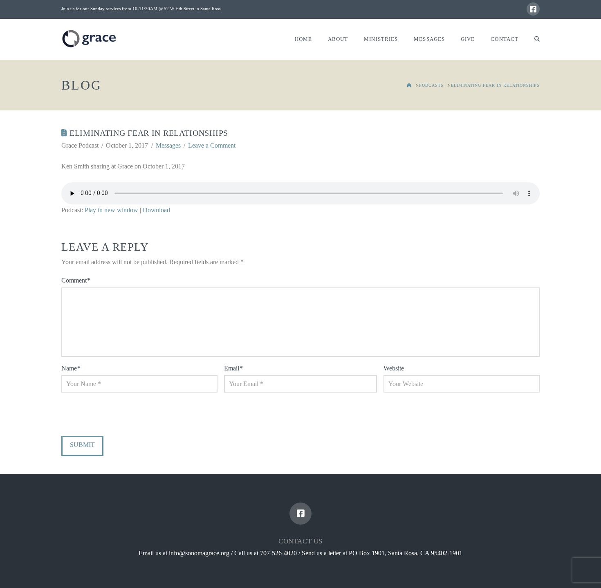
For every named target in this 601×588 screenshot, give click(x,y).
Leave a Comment (211, 145)
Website (393, 368)
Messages (168, 145)
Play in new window (111, 209)
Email (233, 368)
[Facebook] (533, 9)
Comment (75, 280)
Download (156, 209)
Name (71, 368)
